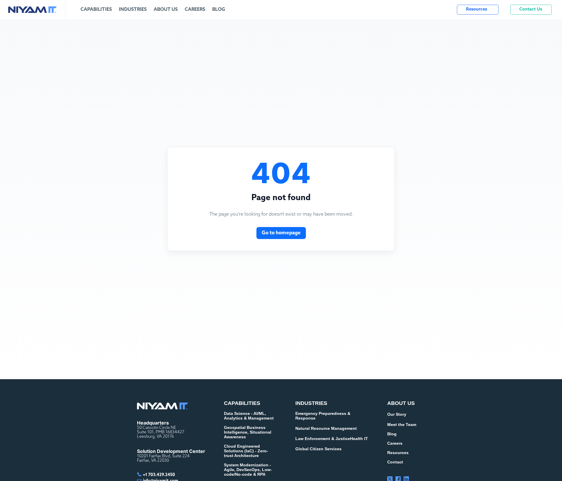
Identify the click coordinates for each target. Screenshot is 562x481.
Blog (218, 9)
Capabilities (96, 9)
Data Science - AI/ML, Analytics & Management (249, 415)
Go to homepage (281, 233)
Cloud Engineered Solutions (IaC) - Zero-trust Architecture (246, 451)
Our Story (396, 414)
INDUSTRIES (311, 403)
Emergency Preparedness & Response (322, 415)
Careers (195, 9)
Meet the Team (401, 424)
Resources (476, 9)
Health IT (359, 438)
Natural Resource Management (326, 428)
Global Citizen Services (318, 448)
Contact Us (530, 9)
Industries (133, 9)
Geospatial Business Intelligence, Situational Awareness (247, 432)
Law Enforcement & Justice (322, 438)
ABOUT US (401, 403)
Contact (395, 462)
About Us (166, 9)
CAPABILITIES (242, 403)
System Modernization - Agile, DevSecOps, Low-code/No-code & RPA (248, 470)
